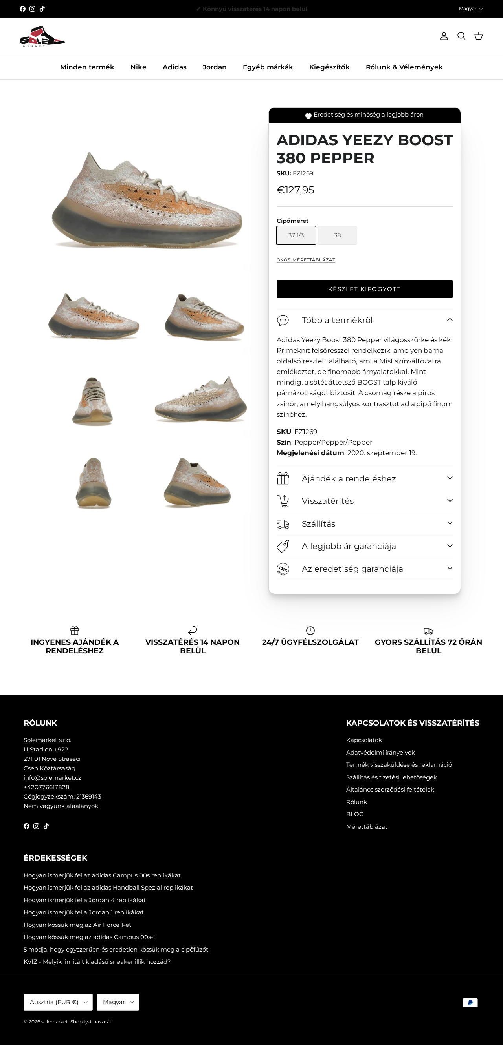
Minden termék (87, 67)
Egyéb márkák (268, 67)
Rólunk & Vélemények (404, 67)
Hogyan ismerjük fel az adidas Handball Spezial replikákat (108, 887)
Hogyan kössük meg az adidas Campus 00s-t (90, 937)
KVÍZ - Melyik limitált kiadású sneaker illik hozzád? (97, 961)
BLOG (355, 814)
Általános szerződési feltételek (390, 789)
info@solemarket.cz (52, 777)
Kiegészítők (329, 67)
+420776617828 (47, 787)
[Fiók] (442, 36)
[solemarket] (42, 36)
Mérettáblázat (366, 826)
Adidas (175, 67)
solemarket (54, 1022)
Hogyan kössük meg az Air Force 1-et (77, 924)
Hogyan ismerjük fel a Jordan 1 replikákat (84, 912)
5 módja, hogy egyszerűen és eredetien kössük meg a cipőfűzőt (116, 949)
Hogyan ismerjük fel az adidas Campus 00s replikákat (102, 875)
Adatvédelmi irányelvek (380, 752)
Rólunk (356, 802)
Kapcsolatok (364, 740)
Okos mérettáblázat (306, 260)
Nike (138, 67)
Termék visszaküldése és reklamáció (399, 764)
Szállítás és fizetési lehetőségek (391, 777)
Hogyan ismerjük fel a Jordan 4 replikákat (85, 900)
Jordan (215, 67)
